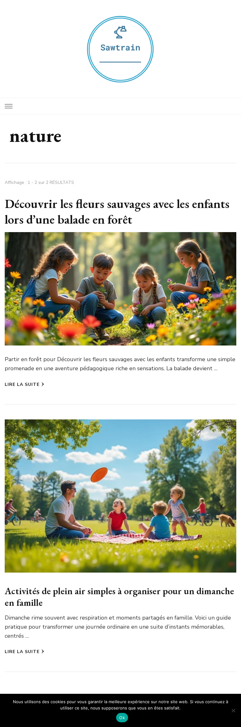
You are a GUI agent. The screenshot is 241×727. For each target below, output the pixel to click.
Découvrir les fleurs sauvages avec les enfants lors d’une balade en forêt (117, 211)
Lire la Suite (22, 384)
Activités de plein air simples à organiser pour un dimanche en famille (119, 597)
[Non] (233, 710)
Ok (122, 717)
